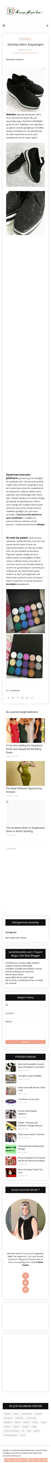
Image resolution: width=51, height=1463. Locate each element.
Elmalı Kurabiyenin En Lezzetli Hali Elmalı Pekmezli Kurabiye (31, 1159)
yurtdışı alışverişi (10, 1435)
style (29, 1431)
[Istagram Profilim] (25, 1289)
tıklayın (40, 524)
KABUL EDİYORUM (38, 1460)
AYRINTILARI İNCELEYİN (16, 1460)
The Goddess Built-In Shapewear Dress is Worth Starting (25, 829)
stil (23, 1431)
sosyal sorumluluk (11, 1431)
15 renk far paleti (17, 537)
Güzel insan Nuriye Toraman (31, 1134)
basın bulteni (26, 1414)
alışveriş (7, 1414)
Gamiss (11, 114)
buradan (11, 584)
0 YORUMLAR (14, 690)
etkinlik (17, 1422)
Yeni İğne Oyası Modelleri (29, 1075)
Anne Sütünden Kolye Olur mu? (30, 1171)
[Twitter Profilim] (25, 1282)
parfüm (16, 1426)
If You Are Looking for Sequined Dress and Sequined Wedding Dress (24, 749)
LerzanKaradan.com (28, 53)
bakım (15, 1414)
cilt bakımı (8, 1418)
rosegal (25, 1426)
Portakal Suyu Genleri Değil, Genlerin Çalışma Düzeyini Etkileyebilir (22, 964)
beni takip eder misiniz (16, 937)
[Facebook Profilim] (25, 1276)
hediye (35, 1422)
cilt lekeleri (19, 1418)
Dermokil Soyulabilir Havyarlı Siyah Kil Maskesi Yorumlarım (31, 1065)
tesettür (37, 1431)
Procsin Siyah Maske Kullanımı (27, 1112)
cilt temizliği (31, 1418)
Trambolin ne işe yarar (28, 1099)
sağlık (33, 1426)
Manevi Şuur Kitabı (14, 974)
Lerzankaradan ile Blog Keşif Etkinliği (31, 1147)
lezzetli (43, 1422)
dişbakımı (8, 1422)
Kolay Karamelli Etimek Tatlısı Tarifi (31, 1089)
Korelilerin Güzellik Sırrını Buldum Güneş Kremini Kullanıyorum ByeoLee (23, 970)
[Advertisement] (25, 256)
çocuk (22, 1435)
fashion (26, 1422)
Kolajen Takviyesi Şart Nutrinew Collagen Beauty (30, 1124)
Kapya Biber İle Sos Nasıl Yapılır (19, 977)
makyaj (7, 1426)
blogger (38, 1414)
